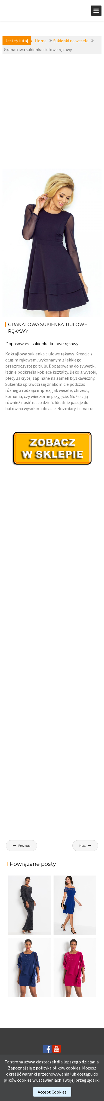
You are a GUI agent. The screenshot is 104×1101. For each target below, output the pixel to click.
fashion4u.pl (87, 198)
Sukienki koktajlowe (16, 186)
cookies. (73, 1068)
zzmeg (19, 204)
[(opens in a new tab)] (75, 905)
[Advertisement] (52, 111)
